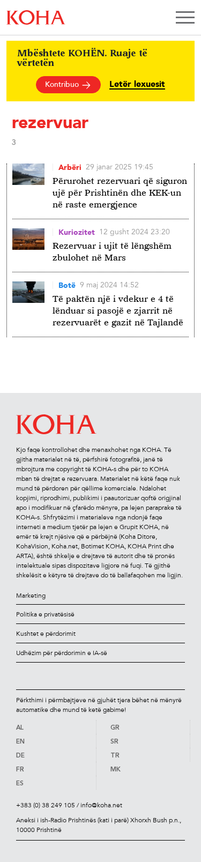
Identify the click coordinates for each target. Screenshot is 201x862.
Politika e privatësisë (45, 614)
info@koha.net (101, 805)
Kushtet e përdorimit (46, 633)
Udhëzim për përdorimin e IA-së (61, 653)
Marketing (31, 595)
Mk (115, 770)
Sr (114, 742)
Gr (115, 728)
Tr (115, 756)
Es (20, 784)
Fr (20, 770)
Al (20, 728)
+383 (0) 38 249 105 (45, 805)
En (20, 742)
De (20, 756)
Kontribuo (63, 84)
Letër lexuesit (137, 84)
